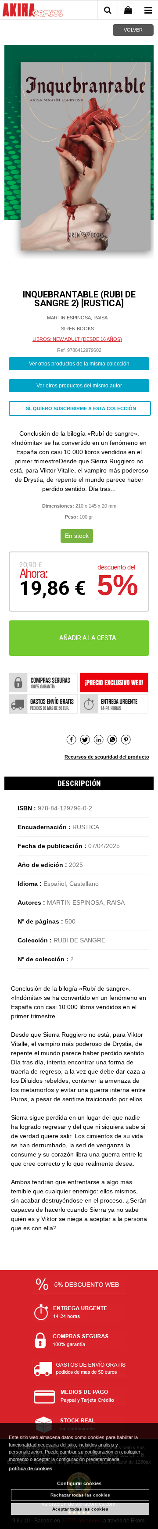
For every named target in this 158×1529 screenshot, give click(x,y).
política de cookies (30, 1468)
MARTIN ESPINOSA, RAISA (77, 317)
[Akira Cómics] (33, 11)
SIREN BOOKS (77, 328)
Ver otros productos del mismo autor (79, 386)
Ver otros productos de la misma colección (79, 364)
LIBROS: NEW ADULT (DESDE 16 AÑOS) (77, 339)
